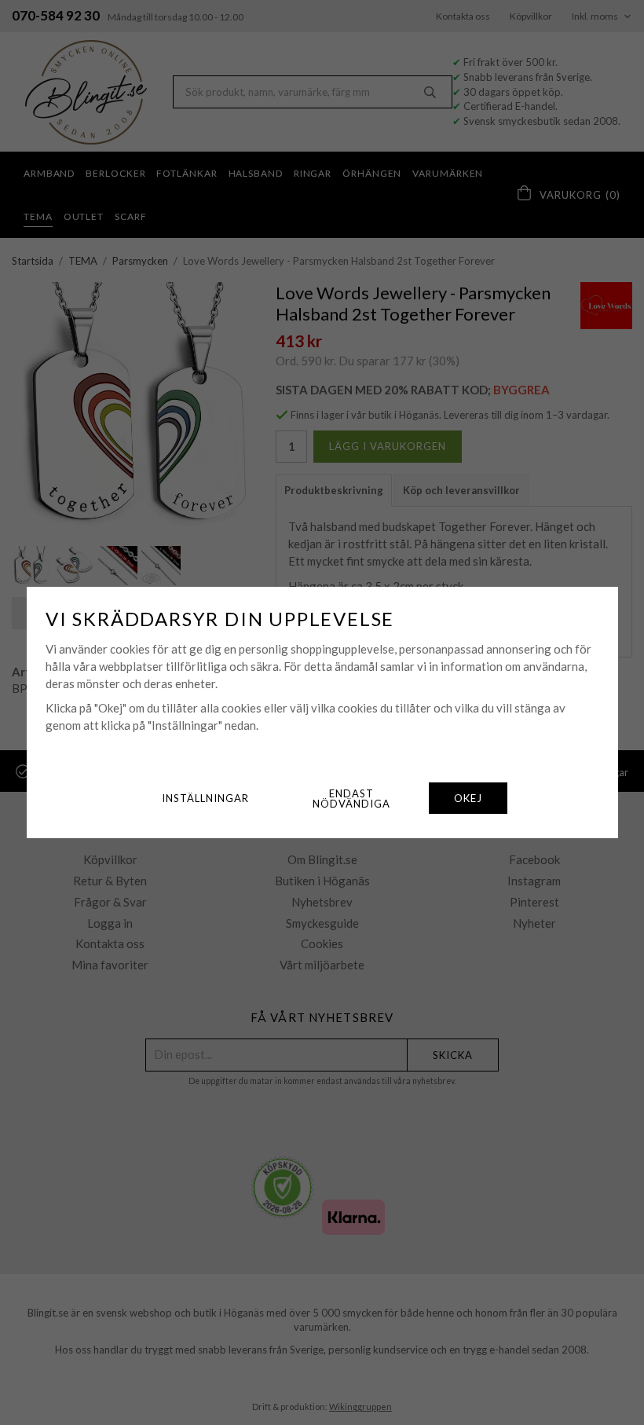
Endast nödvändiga (351, 798)
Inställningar (205, 798)
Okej (468, 798)
